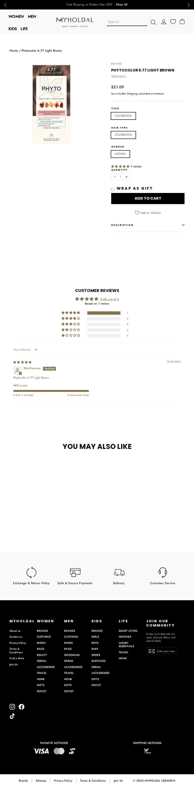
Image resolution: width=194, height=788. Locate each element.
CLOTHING (44, 637)
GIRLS (95, 637)
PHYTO (116, 64)
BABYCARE (99, 661)
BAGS (40, 649)
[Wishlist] (173, 21)
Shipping (132, 93)
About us (14, 631)
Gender (117, 146)
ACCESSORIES (46, 667)
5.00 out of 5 (109, 299)
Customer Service (162, 583)
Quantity (119, 170)
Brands (23, 781)
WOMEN (16, 16)
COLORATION (123, 116)
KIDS (13, 28)
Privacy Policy (17, 643)
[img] (22, 362)
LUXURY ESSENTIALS (126, 644)
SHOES (41, 643)
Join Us (13, 664)
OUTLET (42, 691)
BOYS (95, 643)
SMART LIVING (128, 631)
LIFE (24, 28)
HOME (41, 679)
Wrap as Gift (135, 188)
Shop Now (113, 5)
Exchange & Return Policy (31, 583)
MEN (32, 16)
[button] (5, 5)
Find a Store (16, 658)
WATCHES (125, 637)
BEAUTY (42, 655)
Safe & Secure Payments (75, 583)
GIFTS (40, 685)
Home (13, 50)
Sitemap (41, 781)
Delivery (118, 583)
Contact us (15, 637)
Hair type (119, 127)
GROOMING (72, 655)
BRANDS (42, 631)
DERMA (41, 661)
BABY (95, 649)
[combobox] (127, 22)
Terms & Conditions (16, 650)
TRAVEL (42, 673)
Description (122, 225)
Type (115, 108)
